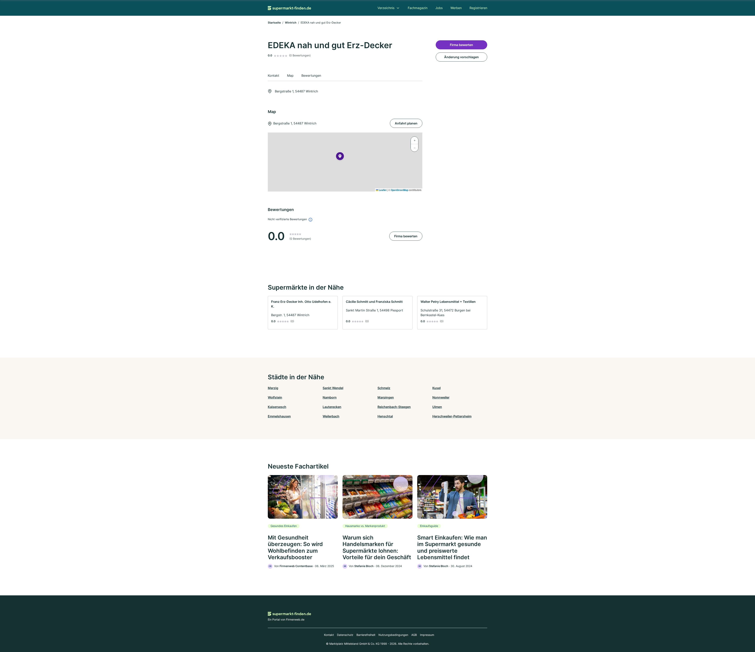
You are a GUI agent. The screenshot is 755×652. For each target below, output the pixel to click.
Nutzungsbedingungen (393, 634)
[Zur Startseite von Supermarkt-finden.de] (289, 8)
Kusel (436, 388)
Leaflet (382, 190)
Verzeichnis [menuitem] (386, 8)
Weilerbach (331, 416)
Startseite (274, 22)
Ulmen (437, 407)
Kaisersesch (277, 407)
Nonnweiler (440, 397)
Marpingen (386, 397)
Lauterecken (332, 407)
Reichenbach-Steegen (394, 407)
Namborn (330, 397)
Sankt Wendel (333, 388)
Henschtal (385, 416)
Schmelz (384, 388)
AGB (414, 634)
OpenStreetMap (399, 190)
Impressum (427, 634)
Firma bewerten (405, 236)
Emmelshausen (279, 416)
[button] (340, 157)
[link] (303, 312)
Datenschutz (345, 634)
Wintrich (290, 22)
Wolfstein (275, 397)
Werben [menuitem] (456, 8)
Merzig (273, 388)
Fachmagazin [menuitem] (417, 8)
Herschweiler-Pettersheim (451, 416)
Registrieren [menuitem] (478, 8)
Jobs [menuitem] (439, 8)
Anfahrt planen (406, 123)
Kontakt (329, 634)
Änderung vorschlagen (461, 57)
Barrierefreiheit (365, 634)
